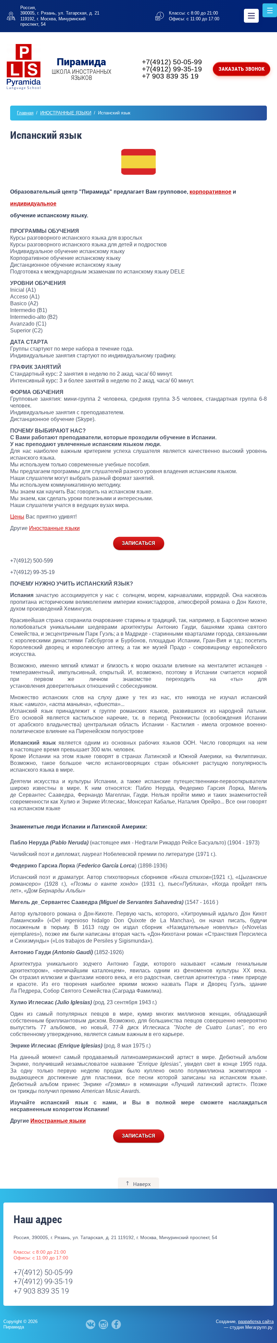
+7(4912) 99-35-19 (172, 69)
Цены (17, 517)
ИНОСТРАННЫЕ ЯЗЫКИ (65, 112)
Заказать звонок (242, 69)
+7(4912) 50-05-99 (172, 62)
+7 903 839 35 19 (170, 76)
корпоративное (210, 192)
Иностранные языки (54, 528)
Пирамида (81, 62)
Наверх (142, 1184)
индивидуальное (33, 203)
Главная (25, 112)
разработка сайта (256, 1321)
